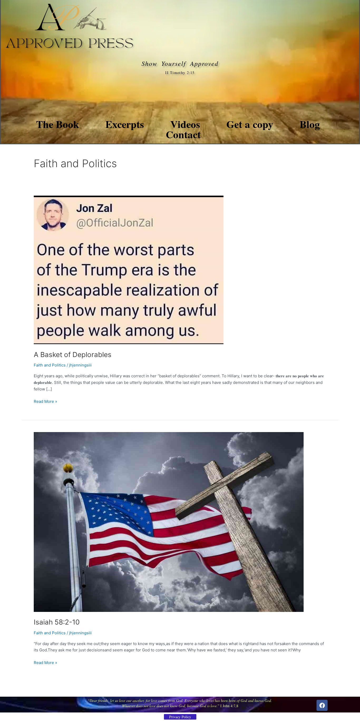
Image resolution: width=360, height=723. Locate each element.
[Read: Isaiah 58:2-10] (169, 521)
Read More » (45, 401)
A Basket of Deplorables (72, 354)
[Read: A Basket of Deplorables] (128, 269)
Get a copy (249, 124)
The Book (57, 124)
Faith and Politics (50, 365)
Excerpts (124, 124)
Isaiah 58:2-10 (57, 622)
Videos (185, 124)
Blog (310, 124)
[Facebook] (322, 705)
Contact (183, 134)
